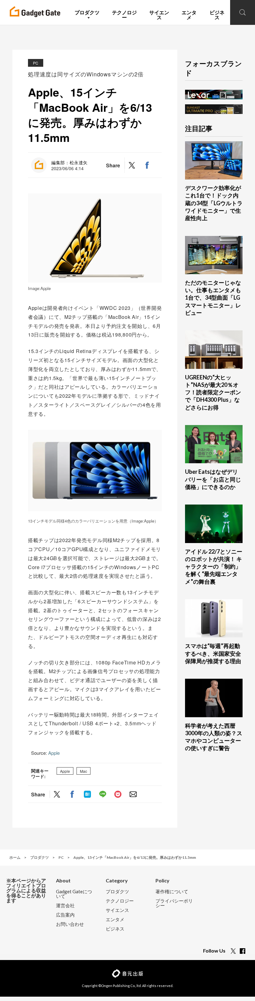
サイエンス (117, 910)
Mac (83, 771)
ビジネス (115, 928)
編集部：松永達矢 (69, 162)
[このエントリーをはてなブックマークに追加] (87, 794)
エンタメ (115, 919)
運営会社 (65, 905)
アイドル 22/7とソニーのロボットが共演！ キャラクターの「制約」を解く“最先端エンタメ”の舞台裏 (213, 566)
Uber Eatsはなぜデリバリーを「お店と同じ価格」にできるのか (213, 479)
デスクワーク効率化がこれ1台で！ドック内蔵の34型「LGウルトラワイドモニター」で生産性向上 (214, 202)
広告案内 (65, 915)
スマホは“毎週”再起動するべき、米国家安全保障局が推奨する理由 (213, 653)
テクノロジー (120, 901)
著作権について (171, 891)
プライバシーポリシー (174, 903)
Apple (54, 753)
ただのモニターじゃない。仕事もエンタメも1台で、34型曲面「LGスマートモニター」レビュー (213, 297)
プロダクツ (117, 891)
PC (35, 63)
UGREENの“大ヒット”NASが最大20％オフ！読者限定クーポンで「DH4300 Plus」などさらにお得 (213, 392)
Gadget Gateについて (74, 894)
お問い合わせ (70, 924)
